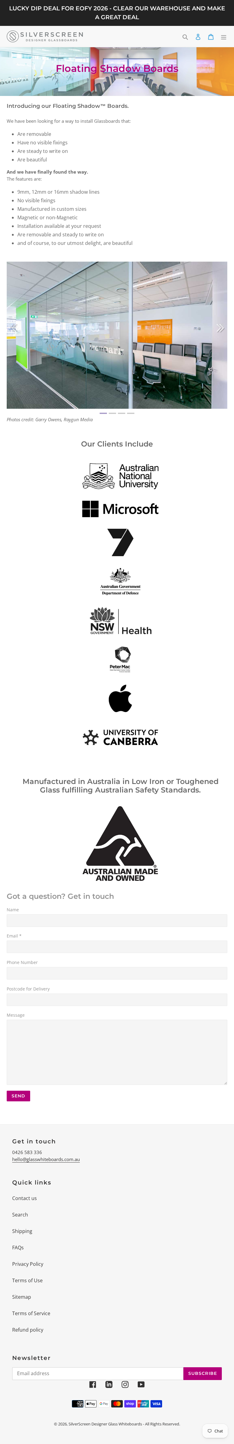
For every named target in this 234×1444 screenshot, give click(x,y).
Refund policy (27, 1329)
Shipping (22, 1231)
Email (14, 936)
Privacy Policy (27, 1264)
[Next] (220, 328)
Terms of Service (31, 1313)
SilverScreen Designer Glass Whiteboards (105, 1424)
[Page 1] (103, 413)
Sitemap (21, 1297)
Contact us (24, 1198)
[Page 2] (112, 413)
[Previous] (14, 328)
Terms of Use (27, 1280)
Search (20, 1214)
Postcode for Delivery (28, 989)
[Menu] (223, 36)
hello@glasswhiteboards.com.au (46, 1159)
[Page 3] (121, 413)
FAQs (18, 1247)
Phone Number (22, 962)
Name (13, 910)
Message (16, 1015)
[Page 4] (130, 413)
